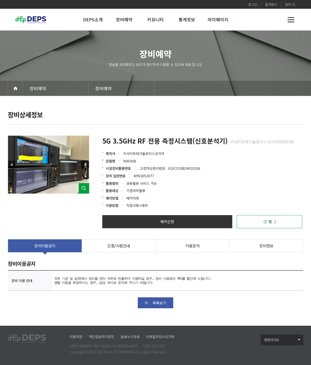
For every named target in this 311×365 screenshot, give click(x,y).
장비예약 (38, 88)
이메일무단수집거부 (160, 336)
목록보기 (159, 302)
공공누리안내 (130, 336)
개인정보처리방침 (101, 336)
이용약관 (75, 336)
